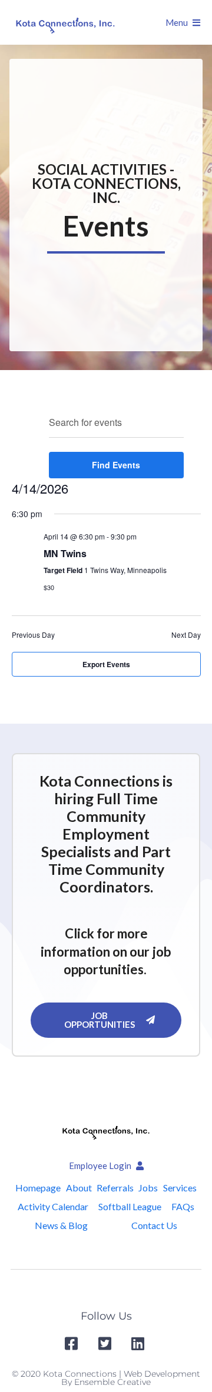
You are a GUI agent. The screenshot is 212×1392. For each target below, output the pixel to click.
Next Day (186, 635)
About (79, 1187)
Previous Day (33, 635)
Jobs (148, 1187)
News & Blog (61, 1225)
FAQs (182, 1206)
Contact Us (154, 1225)
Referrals (115, 1187)
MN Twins (65, 553)
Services (180, 1187)
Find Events (116, 465)
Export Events (106, 664)
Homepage (38, 1187)
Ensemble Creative (112, 1382)
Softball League (129, 1206)
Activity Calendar (53, 1206)
